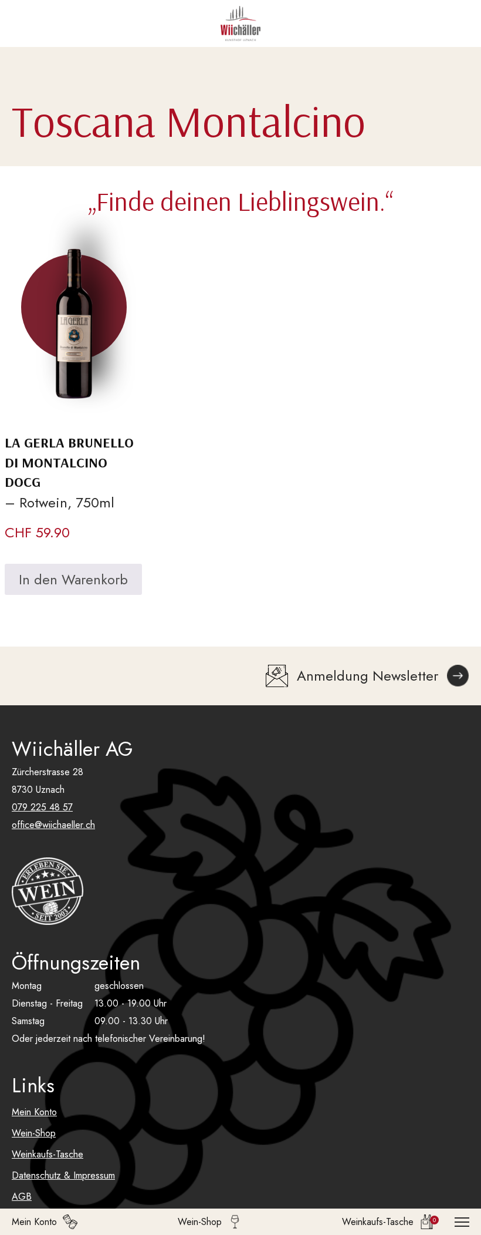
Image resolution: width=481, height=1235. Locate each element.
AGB (22, 1196)
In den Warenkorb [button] (73, 579)
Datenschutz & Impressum (63, 1175)
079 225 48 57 (42, 807)
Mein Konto (34, 1112)
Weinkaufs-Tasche (47, 1154)
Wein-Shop (34, 1133)
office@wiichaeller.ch (53, 825)
